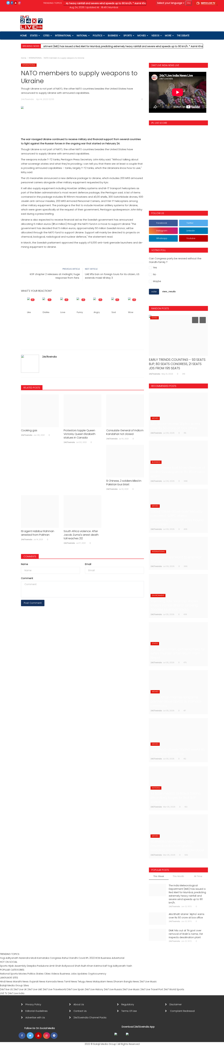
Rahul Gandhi (70, 958)
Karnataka (43, 958)
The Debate (183, 35)
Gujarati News (37, 981)
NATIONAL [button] (82, 35)
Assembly (20, 965)
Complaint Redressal (182, 1011)
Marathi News (21, 981)
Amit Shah (55, 965)
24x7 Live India (16, 993)
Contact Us (81, 1011)
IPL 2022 (90, 958)
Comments (29, 556)
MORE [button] (168, 35)
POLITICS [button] (98, 35)
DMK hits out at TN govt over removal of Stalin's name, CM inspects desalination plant (186, 934)
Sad (114, 312)
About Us (79, 1004)
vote (154, 291)
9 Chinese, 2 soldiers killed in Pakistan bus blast (123, 482)
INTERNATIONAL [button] (63, 35)
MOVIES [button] (141, 35)
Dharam (118, 981)
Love (62, 312)
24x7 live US (6, 989)
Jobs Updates (79, 973)
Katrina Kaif (100, 965)
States (34, 35)
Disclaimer (176, 1004)
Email (88, 564)
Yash (129, 965)
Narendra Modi (27, 958)
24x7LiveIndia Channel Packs (89, 1017)
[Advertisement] (82, 120)
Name (24, 564)
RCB (97, 958)
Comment (27, 578)
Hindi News (6, 981)
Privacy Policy (33, 1004)
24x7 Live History (94, 989)
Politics (31, 973)
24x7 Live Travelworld (54, 989)
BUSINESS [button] (113, 35)
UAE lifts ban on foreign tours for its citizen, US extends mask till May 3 (112, 275)
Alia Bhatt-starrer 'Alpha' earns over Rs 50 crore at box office (186, 915)
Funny (80, 312)
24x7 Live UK (20, 989)
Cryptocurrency (97, 973)
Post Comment (33, 603)
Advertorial (118, 958)
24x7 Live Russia (113, 989)
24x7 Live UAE (34, 989)
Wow (130, 312)
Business (106, 958)
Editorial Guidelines (36, 1011)
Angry (97, 312)
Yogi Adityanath (9, 958)
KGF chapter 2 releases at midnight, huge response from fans (55, 275)
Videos (155, 35)
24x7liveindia (49, 356)
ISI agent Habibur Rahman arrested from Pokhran (37, 533)
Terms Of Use (129, 1011)
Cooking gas (29, 430)
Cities (46, 35)
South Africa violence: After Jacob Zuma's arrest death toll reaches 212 (81, 534)
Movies (23, 973)
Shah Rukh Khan (84, 965)
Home (23, 58)
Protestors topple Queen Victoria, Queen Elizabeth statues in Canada (79, 434)
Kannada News (54, 981)
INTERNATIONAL (35, 58)
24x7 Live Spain (75, 989)
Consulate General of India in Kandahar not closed (124, 432)
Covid (81, 958)
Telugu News (85, 981)
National (5, 973)
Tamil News (70, 981)
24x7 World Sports (174, 989)
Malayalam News (103, 981)
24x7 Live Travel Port (151, 989)
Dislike (46, 312)
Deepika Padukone (38, 965)
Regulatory (129, 1004)
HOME (23, 35)
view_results (169, 291)
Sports (4, 965)
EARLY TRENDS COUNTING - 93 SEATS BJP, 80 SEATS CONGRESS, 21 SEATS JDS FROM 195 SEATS (177, 364)
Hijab (11, 965)
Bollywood (68, 965)
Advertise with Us (35, 1017)
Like (29, 312)
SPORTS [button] (127, 35)
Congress (55, 958)
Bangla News (131, 981)
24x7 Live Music (148, 981)
